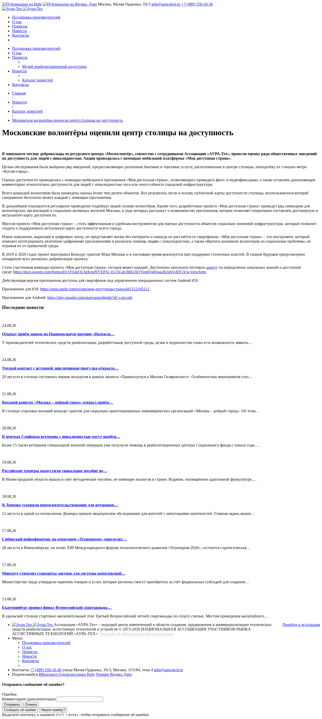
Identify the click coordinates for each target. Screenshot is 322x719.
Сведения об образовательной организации (136, 634)
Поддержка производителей (36, 17)
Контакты (20, 35)
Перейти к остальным (301, 624)
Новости (19, 31)
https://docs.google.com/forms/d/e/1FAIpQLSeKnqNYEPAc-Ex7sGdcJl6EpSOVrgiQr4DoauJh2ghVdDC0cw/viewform (109, 272)
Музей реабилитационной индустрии (54, 66)
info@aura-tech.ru (165, 4)
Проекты (19, 26)
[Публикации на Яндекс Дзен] (70, 4)
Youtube (103, 674)
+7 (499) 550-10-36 (197, 4)
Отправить (12, 704)
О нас (17, 22)
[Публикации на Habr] (22, 4)
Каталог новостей (37, 80)
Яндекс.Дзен (121, 674)
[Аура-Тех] (12, 9)
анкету (212, 267)
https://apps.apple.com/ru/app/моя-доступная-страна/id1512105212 (94, 289)
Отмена (31, 704)
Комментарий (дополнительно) (29, 699)
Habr (91, 674)
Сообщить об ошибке (20, 710)
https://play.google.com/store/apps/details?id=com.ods (89, 297)
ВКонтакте (48, 674)
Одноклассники (72, 674)
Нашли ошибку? (53, 710)
